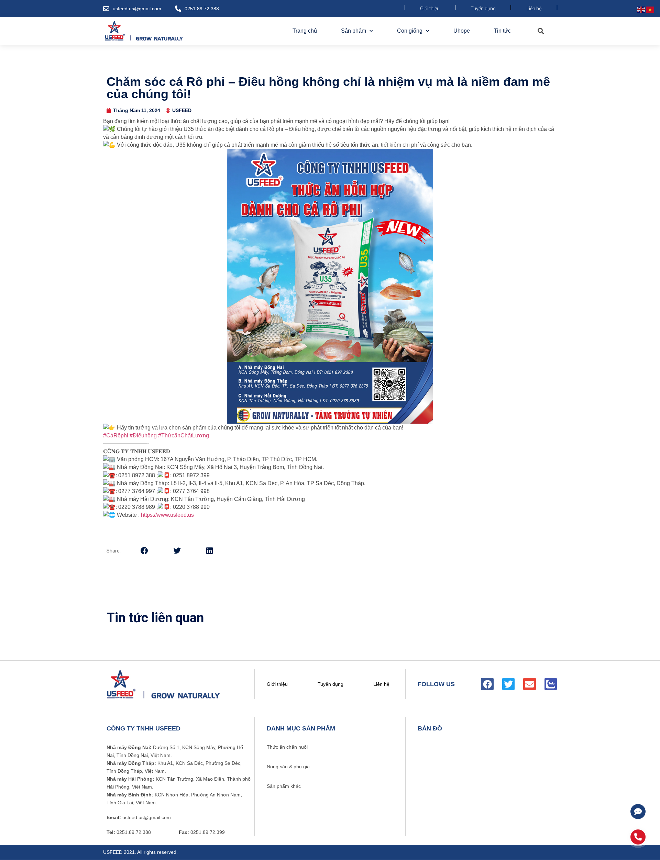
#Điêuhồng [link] (143, 435)
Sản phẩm (353, 31)
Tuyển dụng (483, 8)
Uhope (461, 31)
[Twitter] (508, 684)
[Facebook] (487, 684)
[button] (540, 31)
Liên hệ (534, 8)
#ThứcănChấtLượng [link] (183, 435)
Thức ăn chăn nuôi (287, 747)
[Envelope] (529, 684)
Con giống (409, 31)
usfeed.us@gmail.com (137, 8)
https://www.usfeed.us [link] (167, 515)
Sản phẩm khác (284, 786)
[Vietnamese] (650, 9)
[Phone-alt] (638, 837)
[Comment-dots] (638, 811)
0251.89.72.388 (202, 8)
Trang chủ (305, 31)
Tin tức (502, 31)
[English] (641, 9)
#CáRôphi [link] (115, 435)
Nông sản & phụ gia (288, 766)
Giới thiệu (430, 8)
